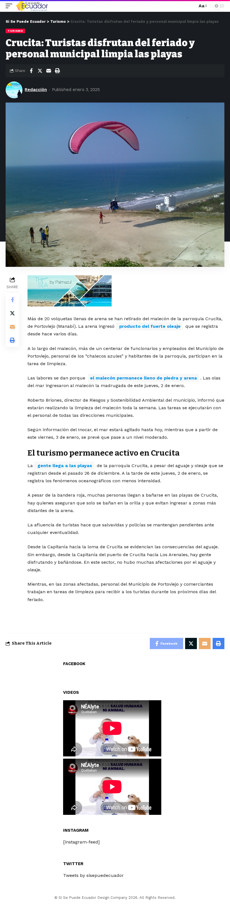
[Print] (57, 70)
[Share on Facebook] (31, 70)
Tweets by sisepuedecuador (93, 875)
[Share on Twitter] (40, 70)
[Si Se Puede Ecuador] (31, 6)
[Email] (48, 70)
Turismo (15, 30)
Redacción (36, 89)
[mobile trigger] (10, 6)
